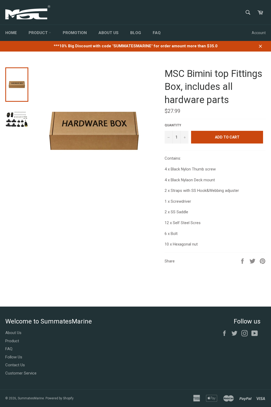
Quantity (173, 125)
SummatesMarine (31, 398)
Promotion (75, 32)
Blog (135, 32)
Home (11, 32)
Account (259, 33)
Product (39, 32)
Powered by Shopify (60, 398)
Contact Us (15, 365)
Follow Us (13, 357)
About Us (108, 32)
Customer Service (21, 373)
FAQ (157, 32)
